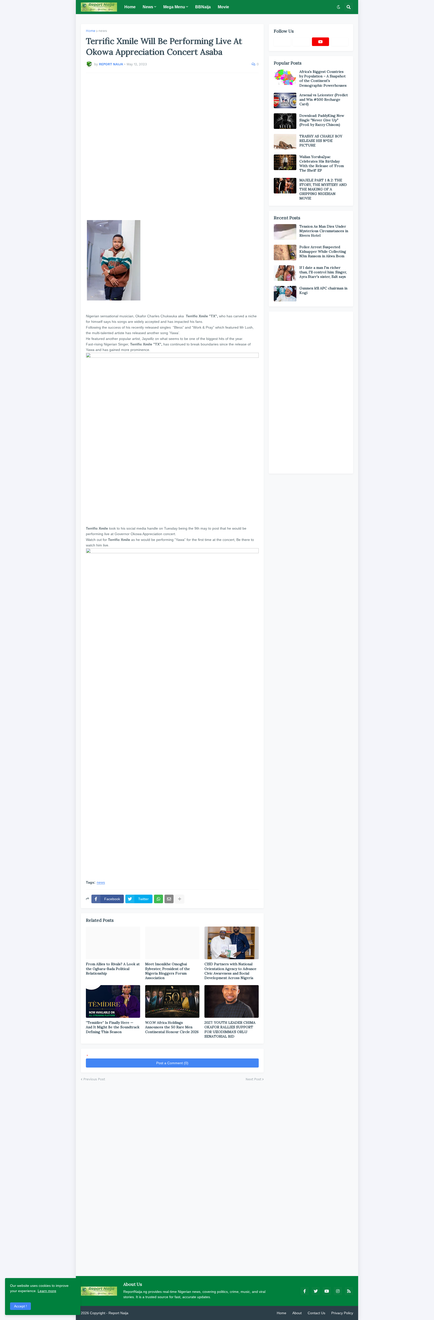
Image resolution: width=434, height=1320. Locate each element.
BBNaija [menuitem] (203, 7)
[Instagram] (339, 41)
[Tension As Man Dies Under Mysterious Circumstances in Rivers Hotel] (285, 232)
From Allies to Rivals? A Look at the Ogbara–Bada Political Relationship (113, 968)
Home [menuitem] (130, 7)
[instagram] (338, 1291)
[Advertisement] (172, 146)
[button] (338, 7)
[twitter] (315, 1291)
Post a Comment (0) (172, 1063)
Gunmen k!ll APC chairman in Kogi (323, 290)
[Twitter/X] (301, 41)
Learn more (47, 1291)
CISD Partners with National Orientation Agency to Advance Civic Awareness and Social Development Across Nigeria (230, 971)
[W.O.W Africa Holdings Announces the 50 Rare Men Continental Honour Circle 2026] (172, 1001)
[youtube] (320, 41)
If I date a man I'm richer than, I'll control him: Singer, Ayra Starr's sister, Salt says (323, 272)
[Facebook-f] (282, 41)
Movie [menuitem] (223, 7)
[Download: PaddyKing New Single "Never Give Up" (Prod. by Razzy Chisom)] (285, 121)
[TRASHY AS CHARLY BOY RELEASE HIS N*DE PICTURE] (285, 141)
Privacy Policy (342, 1313)
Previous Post (94, 1079)
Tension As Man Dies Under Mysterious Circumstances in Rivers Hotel (323, 231)
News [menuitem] (148, 7)
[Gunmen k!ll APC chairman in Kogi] (285, 293)
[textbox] (172, 522)
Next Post (253, 1079)
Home (90, 30)
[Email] (169, 899)
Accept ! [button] (20, 1306)
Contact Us (316, 1313)
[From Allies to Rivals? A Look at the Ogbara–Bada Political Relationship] (113, 943)
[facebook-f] (304, 1291)
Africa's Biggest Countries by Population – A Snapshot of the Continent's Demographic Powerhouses (323, 78)
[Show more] (179, 899)
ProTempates (139, 1313)
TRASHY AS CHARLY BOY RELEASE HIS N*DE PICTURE (320, 140)
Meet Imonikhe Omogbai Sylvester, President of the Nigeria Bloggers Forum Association (167, 971)
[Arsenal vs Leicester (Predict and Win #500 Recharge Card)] (285, 100)
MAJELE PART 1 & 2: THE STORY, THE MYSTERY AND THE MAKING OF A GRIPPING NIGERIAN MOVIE (323, 189)
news (102, 30)
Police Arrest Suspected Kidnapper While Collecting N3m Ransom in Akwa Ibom (322, 251)
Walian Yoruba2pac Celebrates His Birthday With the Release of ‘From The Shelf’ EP (321, 164)
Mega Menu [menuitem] (174, 7)
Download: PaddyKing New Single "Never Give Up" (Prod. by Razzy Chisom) (321, 120)
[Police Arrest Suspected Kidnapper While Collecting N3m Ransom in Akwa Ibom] (285, 252)
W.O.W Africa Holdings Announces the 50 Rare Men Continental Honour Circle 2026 (172, 1027)
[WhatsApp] (158, 899)
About (297, 1313)
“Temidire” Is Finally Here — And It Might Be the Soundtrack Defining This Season (112, 1027)
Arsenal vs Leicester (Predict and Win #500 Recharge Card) (323, 99)
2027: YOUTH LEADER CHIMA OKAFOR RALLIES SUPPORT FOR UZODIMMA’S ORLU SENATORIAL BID (229, 1029)
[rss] (349, 1291)
